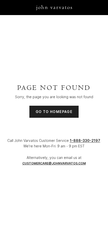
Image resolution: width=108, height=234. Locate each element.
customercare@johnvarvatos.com (54, 163)
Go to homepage (54, 111)
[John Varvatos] (54, 7)
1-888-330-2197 (85, 140)
